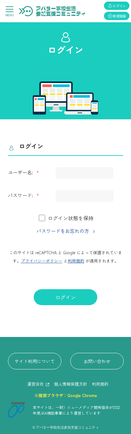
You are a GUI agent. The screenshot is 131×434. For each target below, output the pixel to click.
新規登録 (119, 15)
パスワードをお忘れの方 (63, 231)
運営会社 (35, 384)
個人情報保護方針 (70, 384)
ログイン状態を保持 (70, 218)
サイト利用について (35, 361)
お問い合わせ (97, 361)
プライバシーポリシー (41, 261)
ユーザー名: (21, 172)
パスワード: (21, 195)
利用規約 (76, 261)
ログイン (65, 297)
